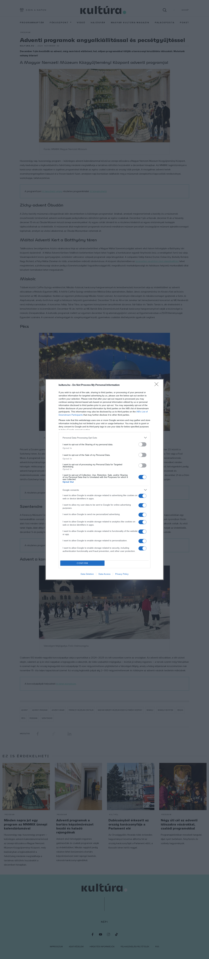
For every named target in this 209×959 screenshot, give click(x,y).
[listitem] (104, 437)
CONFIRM (82, 563)
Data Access (104, 574)
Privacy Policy (122, 574)
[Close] (157, 385)
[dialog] (104, 479)
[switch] (142, 444)
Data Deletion (87, 574)
